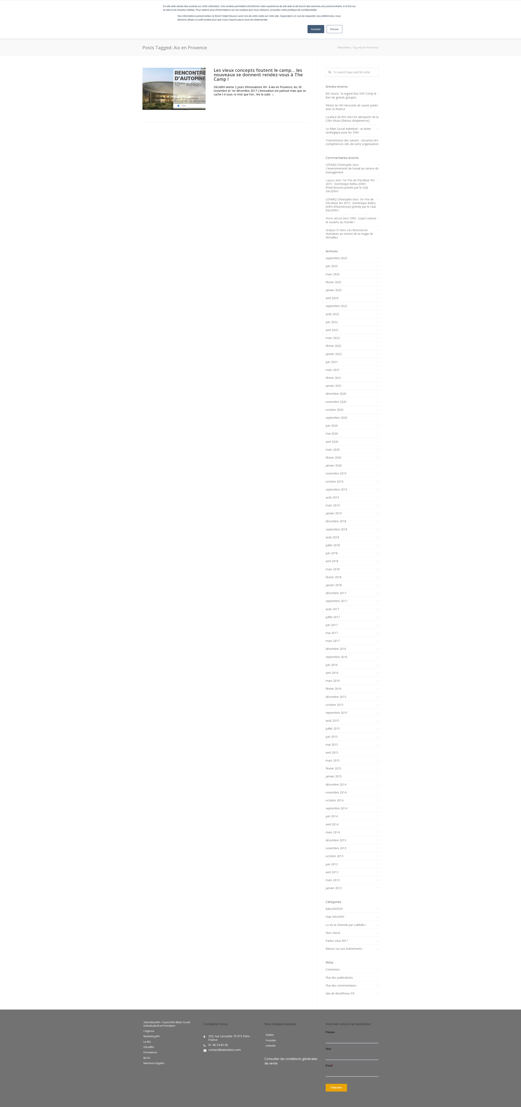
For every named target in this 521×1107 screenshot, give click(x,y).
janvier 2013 (334, 888)
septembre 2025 (336, 258)
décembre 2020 (336, 394)
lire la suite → (265, 94)
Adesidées (344, 47)
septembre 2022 (336, 306)
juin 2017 (332, 625)
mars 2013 (333, 880)
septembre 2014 (336, 808)
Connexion (333, 969)
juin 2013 (332, 864)
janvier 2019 (334, 513)
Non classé (333, 933)
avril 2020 (332, 442)
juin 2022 (332, 322)
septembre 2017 (336, 601)
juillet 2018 (333, 545)
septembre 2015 (336, 713)
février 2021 (333, 378)
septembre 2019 (336, 489)
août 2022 (332, 314)
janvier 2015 (334, 776)
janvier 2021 (334, 386)
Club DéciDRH (335, 917)
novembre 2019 (336, 473)
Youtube (271, 1040)
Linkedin (271, 1045)
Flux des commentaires (341, 985)
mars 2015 (333, 760)
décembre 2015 (336, 697)
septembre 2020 (336, 418)
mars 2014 (333, 832)
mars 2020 (333, 449)
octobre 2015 (334, 705)
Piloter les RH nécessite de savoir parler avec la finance (352, 107)
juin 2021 (332, 362)
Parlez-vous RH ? (337, 941)
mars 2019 (333, 505)
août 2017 (332, 609)
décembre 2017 (336, 593)
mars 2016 (333, 681)
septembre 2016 (336, 657)
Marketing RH (151, 1036)
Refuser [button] (334, 29)
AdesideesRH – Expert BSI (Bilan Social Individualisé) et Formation (166, 1024)
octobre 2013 (334, 856)
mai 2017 (332, 633)
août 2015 (332, 720)
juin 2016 (332, 665)
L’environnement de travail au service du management (352, 170)
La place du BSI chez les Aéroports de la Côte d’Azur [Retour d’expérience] (352, 118)
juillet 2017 (333, 617)
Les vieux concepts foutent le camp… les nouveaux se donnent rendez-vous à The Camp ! (258, 74)
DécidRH (148, 1047)
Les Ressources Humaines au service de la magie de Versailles (349, 233)
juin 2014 (332, 816)
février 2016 (333, 689)
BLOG (146, 1058)
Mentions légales (153, 1063)
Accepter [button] (316, 29)
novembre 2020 (336, 402)
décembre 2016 (336, 649)
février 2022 (333, 346)
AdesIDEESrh (334, 909)
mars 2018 (333, 569)
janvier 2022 (334, 354)
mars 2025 (333, 274)
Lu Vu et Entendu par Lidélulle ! (346, 925)
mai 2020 (332, 433)
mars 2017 (333, 641)
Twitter (270, 1035)
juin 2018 (332, 553)
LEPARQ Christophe (339, 165)
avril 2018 (332, 561)
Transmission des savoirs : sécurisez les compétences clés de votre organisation (352, 142)
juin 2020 (332, 425)
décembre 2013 (336, 840)
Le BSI (147, 1042)
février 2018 (333, 577)
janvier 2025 (334, 290)
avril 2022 (332, 330)
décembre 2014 (336, 784)
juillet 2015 (333, 728)
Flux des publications (339, 977)
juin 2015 (332, 737)
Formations (150, 1052)
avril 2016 (332, 673)
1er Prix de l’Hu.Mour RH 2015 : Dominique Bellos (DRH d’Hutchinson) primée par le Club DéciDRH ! (350, 185)
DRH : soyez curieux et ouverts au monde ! (351, 220)
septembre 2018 (336, 529)
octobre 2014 (334, 800)
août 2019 (332, 497)
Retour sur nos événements (344, 949)
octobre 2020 (334, 410)
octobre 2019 (334, 481)
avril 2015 (332, 752)
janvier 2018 (334, 585)
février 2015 (333, 768)
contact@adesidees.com (224, 1050)
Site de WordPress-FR (340, 993)
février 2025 (333, 282)
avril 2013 (332, 872)
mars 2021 (333, 370)
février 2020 (333, 457)
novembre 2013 (336, 848)
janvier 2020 (334, 465)
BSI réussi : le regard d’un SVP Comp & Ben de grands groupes (351, 95)
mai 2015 (332, 744)
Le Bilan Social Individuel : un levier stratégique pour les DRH (348, 130)
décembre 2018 (336, 521)
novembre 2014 (336, 792)
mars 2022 (333, 338)
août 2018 (332, 537)
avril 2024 (332, 298)
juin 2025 (332, 266)
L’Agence (148, 1031)
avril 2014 (332, 824)
